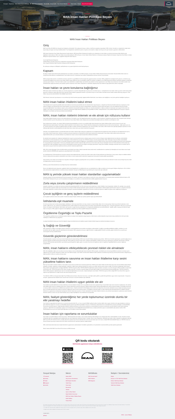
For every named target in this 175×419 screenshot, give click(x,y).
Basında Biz (68, 387)
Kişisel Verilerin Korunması (71, 394)
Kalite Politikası (69, 398)
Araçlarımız (11, 3)
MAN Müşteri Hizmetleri (71, 380)
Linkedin (46, 385)
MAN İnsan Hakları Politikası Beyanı (73, 396)
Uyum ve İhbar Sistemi (71, 391)
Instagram (47, 383)
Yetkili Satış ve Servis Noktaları (22, 3)
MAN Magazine (91, 380)
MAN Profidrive (91, 378)
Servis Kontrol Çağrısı (87, 3)
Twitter (46, 380)
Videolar (67, 389)
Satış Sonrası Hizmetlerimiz (72, 378)
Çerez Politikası (128, 414)
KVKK (122, 414)
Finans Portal (69, 400)
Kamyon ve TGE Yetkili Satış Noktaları (119, 378)
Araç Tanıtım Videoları (63, 3)
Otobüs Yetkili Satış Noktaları (117, 380)
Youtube (46, 378)
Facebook (47, 376)
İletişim (112, 376)
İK (30, 3)
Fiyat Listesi (68, 385)
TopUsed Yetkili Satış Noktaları (117, 383)
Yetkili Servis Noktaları (115, 385)
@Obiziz (45, 415)
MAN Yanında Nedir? (92, 376)
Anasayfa (5, 3)
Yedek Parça (68, 383)
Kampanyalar (53, 3)
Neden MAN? (69, 376)
